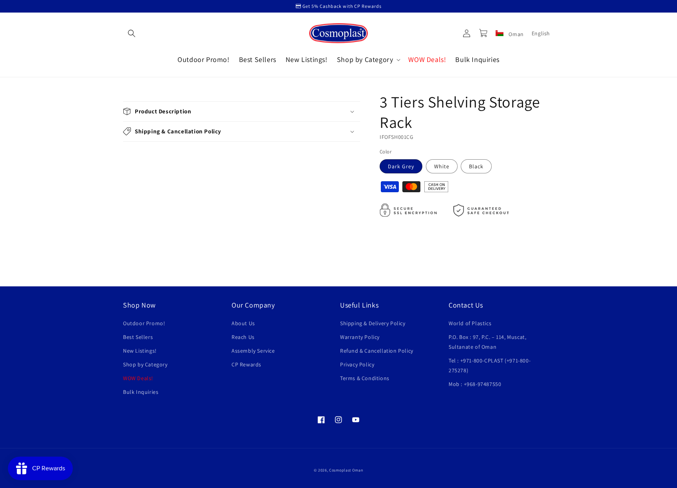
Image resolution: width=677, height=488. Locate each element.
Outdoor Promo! (144, 323)
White (441, 166)
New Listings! (140, 350)
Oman (515, 34)
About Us (243, 323)
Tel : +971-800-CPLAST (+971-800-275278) (489, 365)
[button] (131, 33)
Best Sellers (138, 337)
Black (476, 166)
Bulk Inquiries (140, 391)
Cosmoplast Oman (346, 470)
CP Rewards (246, 364)
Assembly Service (253, 350)
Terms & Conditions (364, 378)
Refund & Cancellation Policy (376, 350)
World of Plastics (470, 323)
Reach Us (243, 337)
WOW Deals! (138, 378)
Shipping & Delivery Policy (372, 323)
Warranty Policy (360, 337)
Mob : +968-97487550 (475, 384)
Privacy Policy (357, 364)
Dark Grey (401, 166)
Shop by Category (145, 364)
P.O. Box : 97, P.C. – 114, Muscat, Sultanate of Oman (487, 341)
